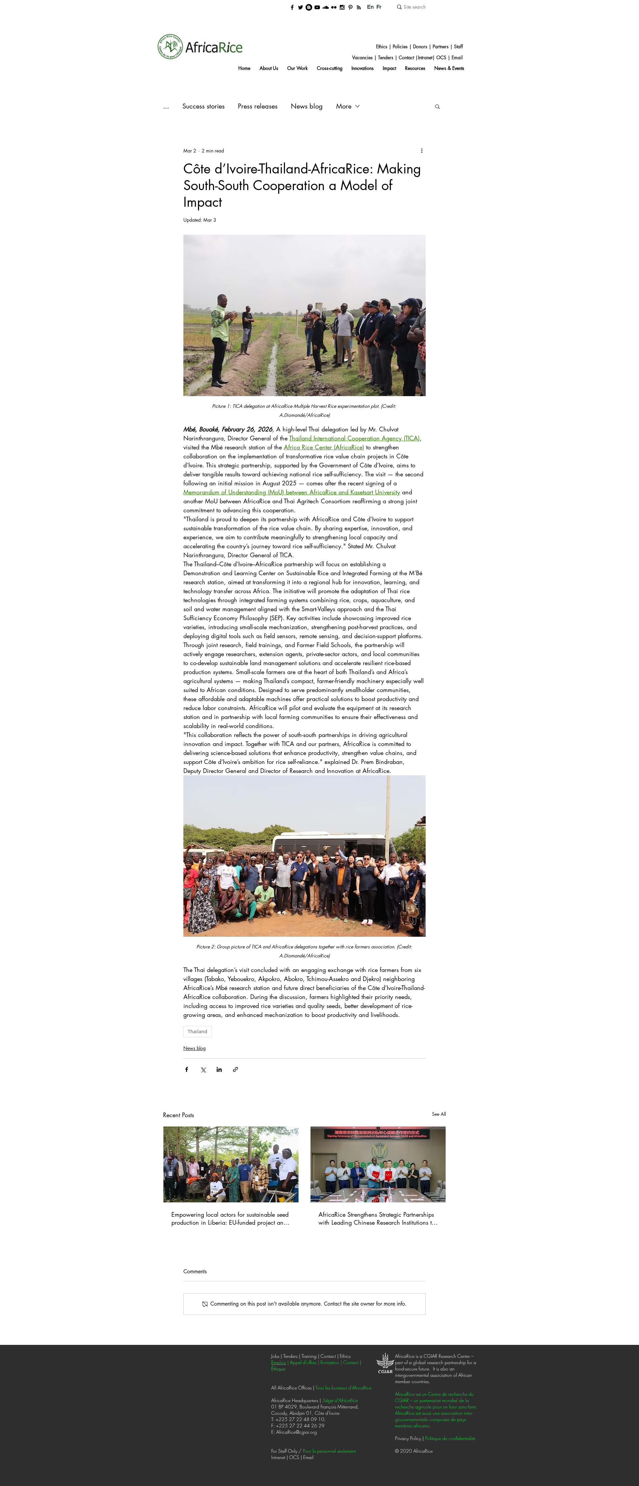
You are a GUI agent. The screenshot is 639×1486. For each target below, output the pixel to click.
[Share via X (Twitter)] (203, 1069)
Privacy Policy (408, 1438)
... (166, 106)
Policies (401, 46)
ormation (330, 1362)
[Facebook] (292, 7)
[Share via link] (235, 1069)
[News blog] (309, 7)
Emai (457, 57)
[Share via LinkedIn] (219, 1069)
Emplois (278, 1362)
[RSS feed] (358, 7)
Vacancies (362, 57)
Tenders (386, 57)
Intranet (425, 57)
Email (309, 1457)
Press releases (258, 106)
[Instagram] (342, 7)
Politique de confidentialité (450, 1438)
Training (310, 1356)
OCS (441, 57)
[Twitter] (300, 7)
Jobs (275, 1356)
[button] (437, 106)
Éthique (278, 1368)
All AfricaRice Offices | (293, 1387)
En (370, 7)
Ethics (381, 46)
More (343, 106)
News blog (307, 106)
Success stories (203, 106)
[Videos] (317, 7)
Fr (378, 7)
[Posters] (350, 7)
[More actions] (422, 150)
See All (439, 1114)
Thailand (197, 1031)
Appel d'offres (303, 1362)
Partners (440, 46)
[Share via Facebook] (186, 1069)
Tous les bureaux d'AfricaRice (343, 1387)
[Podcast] (325, 7)
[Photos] (333, 7)
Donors (419, 46)
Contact (406, 57)
